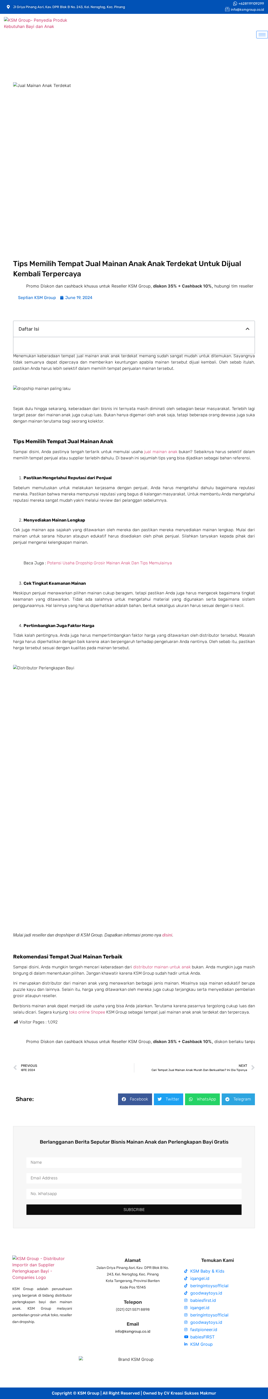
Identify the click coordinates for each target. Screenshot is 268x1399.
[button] (247, 329)
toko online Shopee (87, 1012)
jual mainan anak (160, 451)
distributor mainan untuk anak (162, 966)
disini (167, 935)
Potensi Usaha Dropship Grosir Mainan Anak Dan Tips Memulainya (109, 562)
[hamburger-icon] (262, 34)
